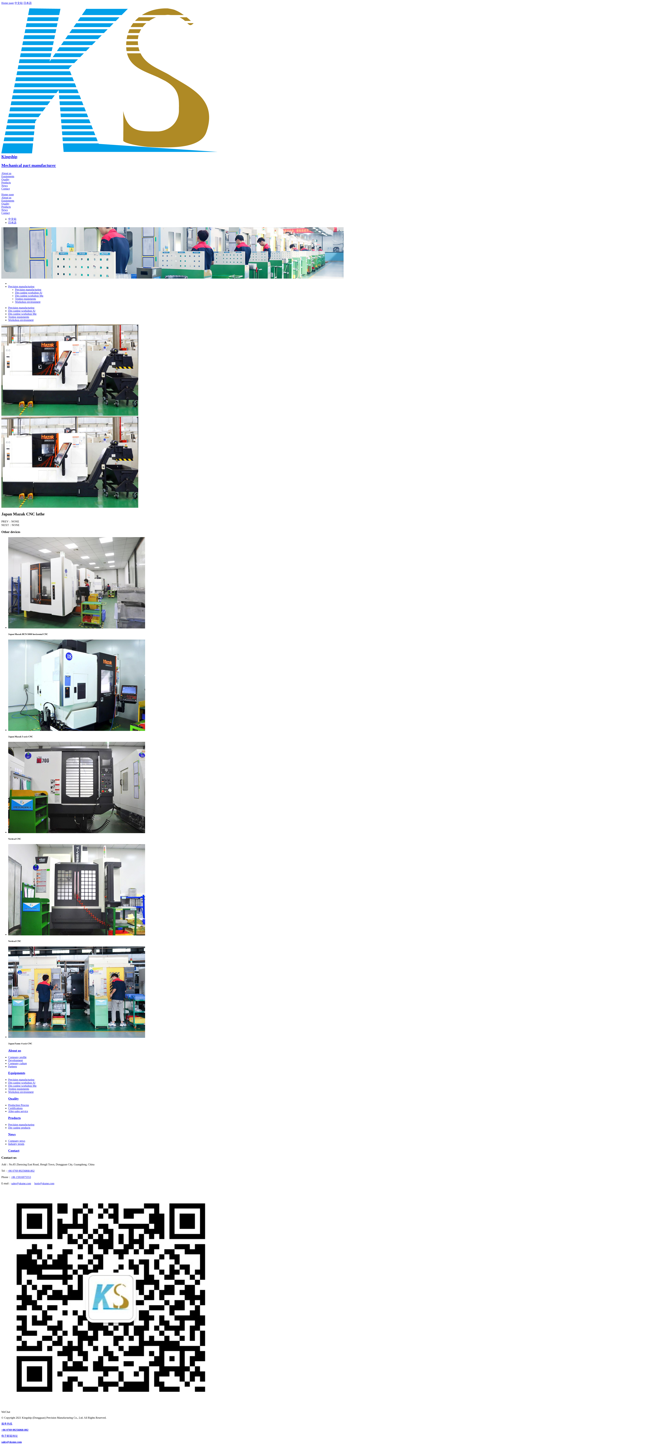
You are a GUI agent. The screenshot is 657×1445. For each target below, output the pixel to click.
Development (15, 1060)
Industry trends (16, 1143)
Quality (5, 179)
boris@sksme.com (44, 1183)
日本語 (27, 3)
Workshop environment (27, 301)
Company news (16, 1140)
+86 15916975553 (21, 1177)
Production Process (18, 1105)
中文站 (19, 3)
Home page (7, 3)
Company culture (17, 1063)
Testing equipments (25, 298)
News (4, 185)
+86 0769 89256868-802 (21, 1170)
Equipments (7, 176)
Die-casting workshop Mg (29, 295)
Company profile (17, 1057)
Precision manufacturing (28, 289)
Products (6, 182)
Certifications (15, 1108)
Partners (12, 1066)
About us (6, 173)
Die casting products (19, 1127)
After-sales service (18, 1111)
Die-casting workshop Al (28, 292)
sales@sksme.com (21, 1183)
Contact (5, 188)
